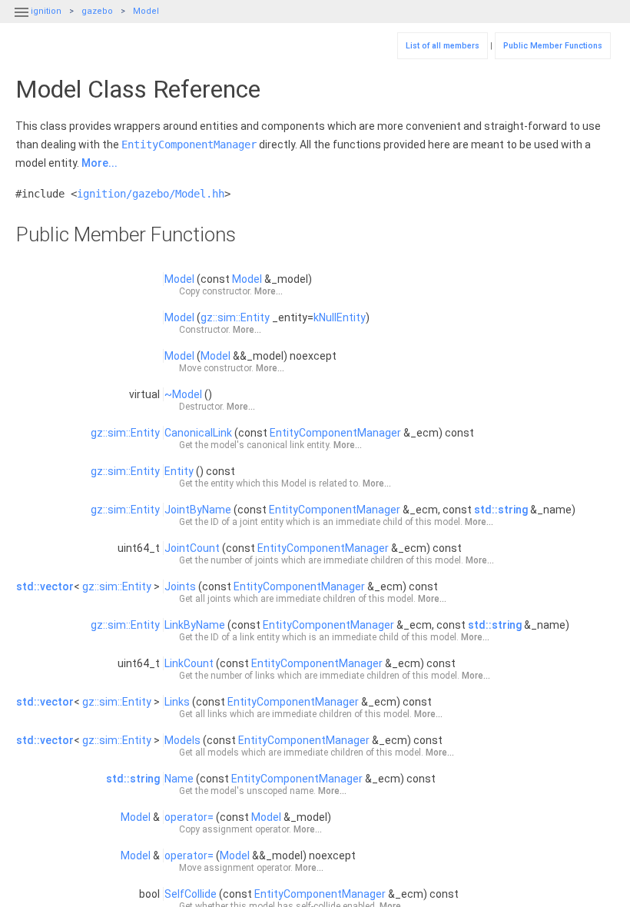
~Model (183, 394)
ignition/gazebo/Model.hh (150, 194)
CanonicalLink (198, 433)
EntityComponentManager (189, 144)
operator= (189, 817)
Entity (179, 471)
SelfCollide (190, 894)
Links (177, 702)
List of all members (442, 46)
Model (146, 11)
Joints (180, 586)
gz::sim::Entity (235, 317)
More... (99, 163)
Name (179, 778)
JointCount (192, 548)
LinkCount (189, 663)
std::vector (45, 586)
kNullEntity (339, 317)
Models (182, 740)
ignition (46, 11)
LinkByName (194, 625)
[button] (21, 21)
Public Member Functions (552, 46)
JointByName (197, 509)
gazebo (97, 11)
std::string (501, 509)
